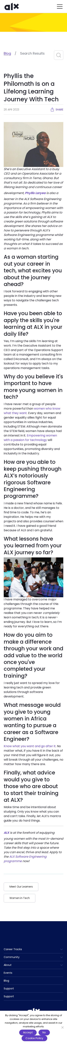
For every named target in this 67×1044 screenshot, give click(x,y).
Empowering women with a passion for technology (30, 437)
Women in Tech (19, 898)
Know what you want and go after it (30, 746)
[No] (62, 1027)
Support (9, 988)
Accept (28, 1032)
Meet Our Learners (21, 886)
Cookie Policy (34, 1038)
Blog (7, 53)
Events (8, 973)
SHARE (59, 109)
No (44, 1032)
